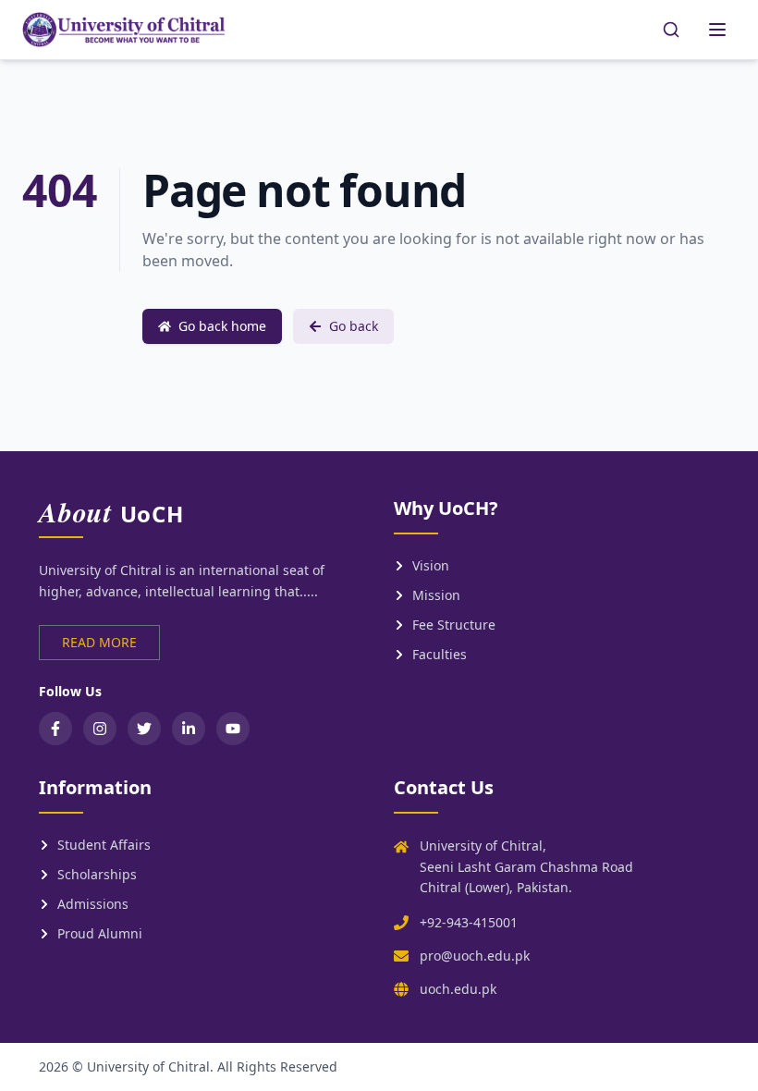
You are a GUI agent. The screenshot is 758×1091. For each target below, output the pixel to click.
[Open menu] (717, 29)
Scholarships (97, 874)
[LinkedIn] (188, 728)
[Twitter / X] (144, 728)
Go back (353, 326)
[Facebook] (55, 728)
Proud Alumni (99, 933)
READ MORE (99, 642)
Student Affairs (104, 844)
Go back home (222, 326)
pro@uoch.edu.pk (475, 955)
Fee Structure (453, 624)
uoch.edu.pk (458, 989)
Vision (430, 565)
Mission (436, 595)
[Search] (671, 29)
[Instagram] (99, 728)
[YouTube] (233, 728)
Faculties (439, 654)
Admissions (92, 904)
